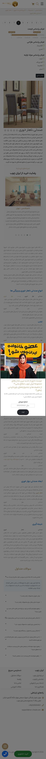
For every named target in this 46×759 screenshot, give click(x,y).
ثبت (23, 412)
